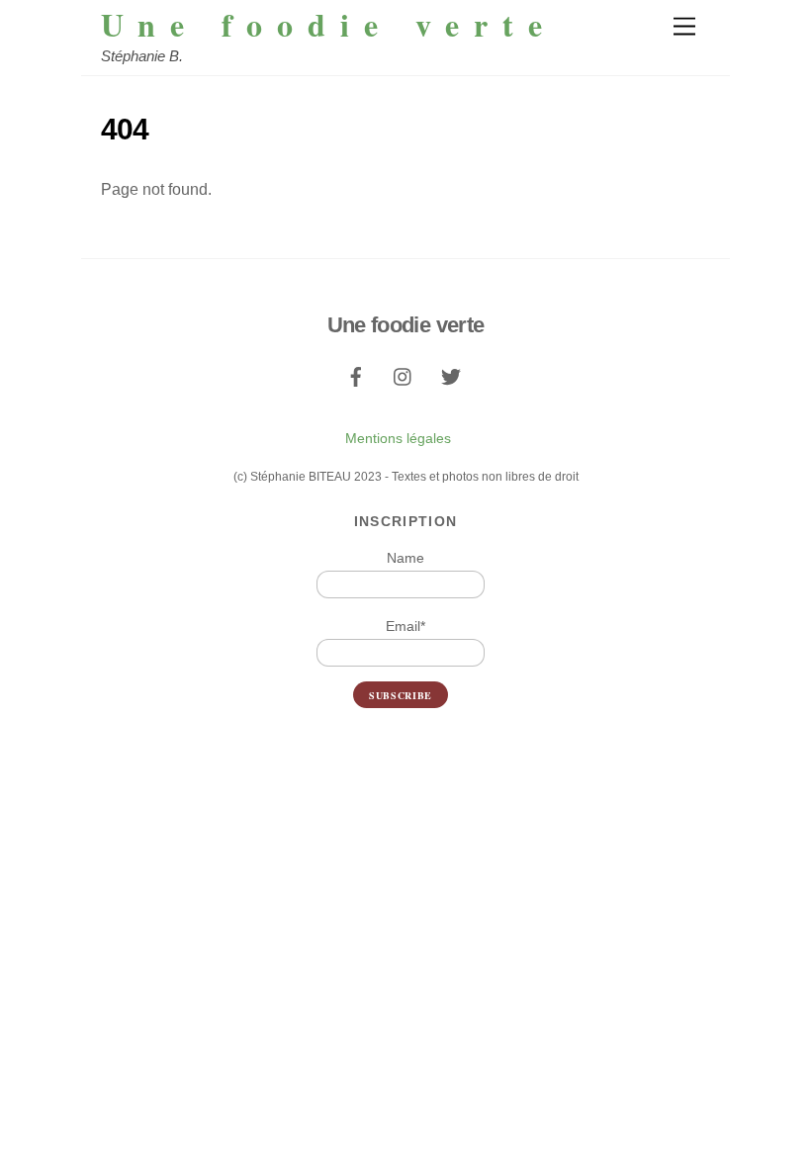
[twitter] (451, 375)
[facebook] (356, 375)
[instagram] (403, 375)
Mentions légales (398, 438)
